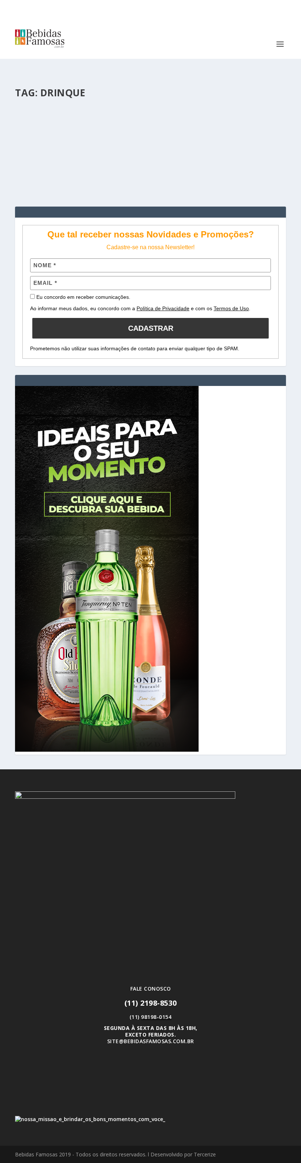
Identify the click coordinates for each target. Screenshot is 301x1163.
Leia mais (39, 174)
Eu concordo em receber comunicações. (82, 297)
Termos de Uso (231, 308)
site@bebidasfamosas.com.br (150, 1041)
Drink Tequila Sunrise (59, 124)
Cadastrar (150, 328)
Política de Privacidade (163, 308)
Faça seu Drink (116, 135)
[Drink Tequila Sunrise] (150, 108)
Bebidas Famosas (49, 135)
